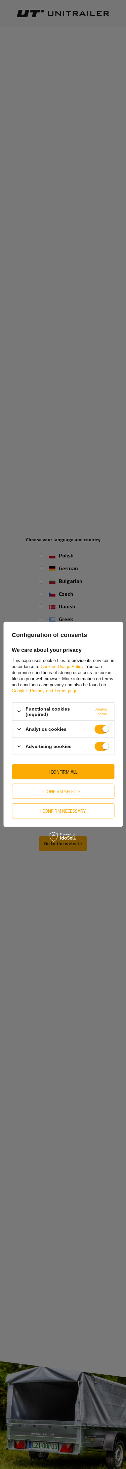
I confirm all (63, 771)
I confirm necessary (63, 810)
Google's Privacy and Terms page (44, 690)
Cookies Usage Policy (62, 666)
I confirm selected (63, 791)
